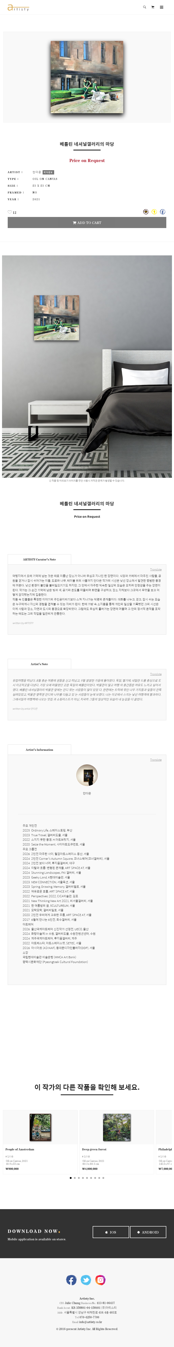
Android (150, 1232)
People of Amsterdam (19, 1149)
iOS (112, 1232)
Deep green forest (94, 1149)
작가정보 (48, 172)
